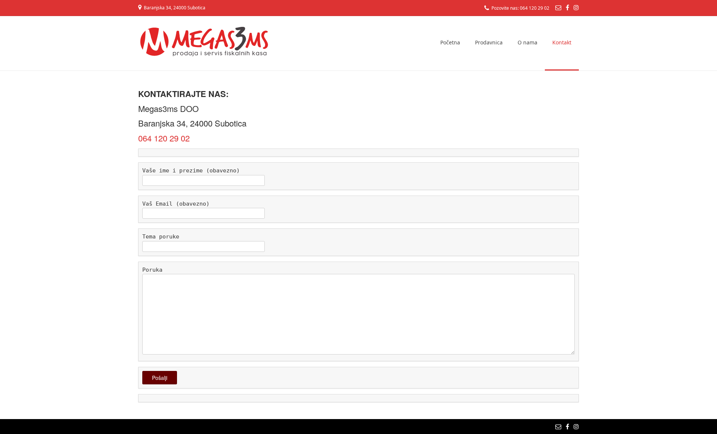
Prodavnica (489, 42)
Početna (450, 42)
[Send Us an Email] (558, 7)
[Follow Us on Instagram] (576, 7)
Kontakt (561, 42)
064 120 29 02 (164, 138)
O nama (527, 42)
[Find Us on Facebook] (567, 7)
